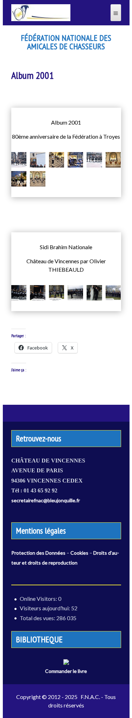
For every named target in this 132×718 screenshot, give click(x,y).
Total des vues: (38, 618)
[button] (19, 160)
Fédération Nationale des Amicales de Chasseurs (66, 42)
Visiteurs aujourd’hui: (45, 608)
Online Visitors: (39, 598)
